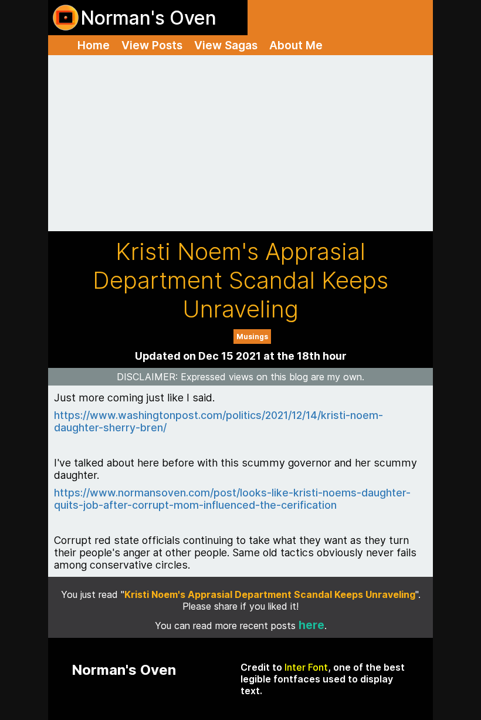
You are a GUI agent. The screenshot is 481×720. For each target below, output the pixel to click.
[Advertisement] (240, 143)
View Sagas (226, 45)
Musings (252, 336)
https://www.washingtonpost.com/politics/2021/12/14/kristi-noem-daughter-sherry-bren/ (218, 421)
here (311, 625)
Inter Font (306, 667)
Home (93, 45)
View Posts (151, 45)
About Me (296, 45)
